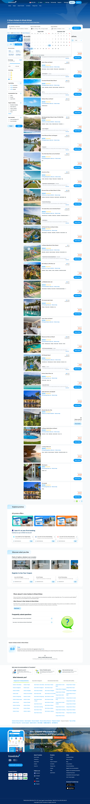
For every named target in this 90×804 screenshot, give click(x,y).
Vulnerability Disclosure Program (72, 774)
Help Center (36, 761)
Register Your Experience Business (73, 770)
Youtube (37, 781)
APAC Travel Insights (70, 777)
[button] (72, 2)
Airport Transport (53, 761)
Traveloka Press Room (70, 772)
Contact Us (36, 759)
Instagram (38, 775)
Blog (67, 761)
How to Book (36, 757)
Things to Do (52, 766)
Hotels (51, 757)
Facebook (38, 773)
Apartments (52, 772)
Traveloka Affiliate (69, 757)
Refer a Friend (69, 759)
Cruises (51, 768)
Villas (51, 770)
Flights (51, 759)
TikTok (37, 778)
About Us (36, 766)
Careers (35, 763)
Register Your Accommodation (72, 768)
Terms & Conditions (70, 766)
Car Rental (52, 763)
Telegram (38, 783)
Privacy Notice (69, 763)
